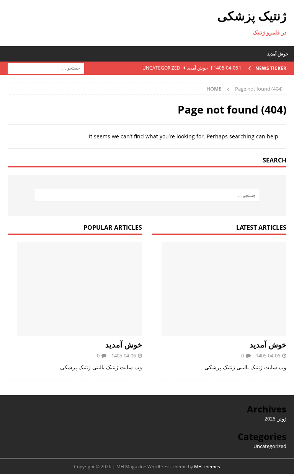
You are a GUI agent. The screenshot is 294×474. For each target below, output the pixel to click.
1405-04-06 (268, 355)
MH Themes (207, 466)
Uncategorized (269, 446)
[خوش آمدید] (219, 289)
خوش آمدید (277, 53)
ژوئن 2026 (275, 418)
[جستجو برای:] (46, 67)
